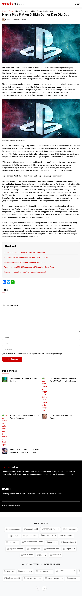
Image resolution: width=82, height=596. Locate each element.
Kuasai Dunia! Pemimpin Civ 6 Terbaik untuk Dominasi (26, 257)
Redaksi (58, 494)
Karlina (8, 20)
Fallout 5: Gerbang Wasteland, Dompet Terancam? (24, 262)
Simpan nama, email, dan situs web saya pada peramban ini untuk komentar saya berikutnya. (33, 353)
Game (11, 11)
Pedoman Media (34, 494)
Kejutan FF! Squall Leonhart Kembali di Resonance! (25, 272)
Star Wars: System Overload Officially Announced (24, 252)
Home (4, 11)
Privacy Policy (48, 494)
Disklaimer (14, 494)
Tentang (5, 494)
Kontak (23, 494)
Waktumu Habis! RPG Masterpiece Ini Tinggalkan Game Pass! (29, 267)
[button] (75, 3)
